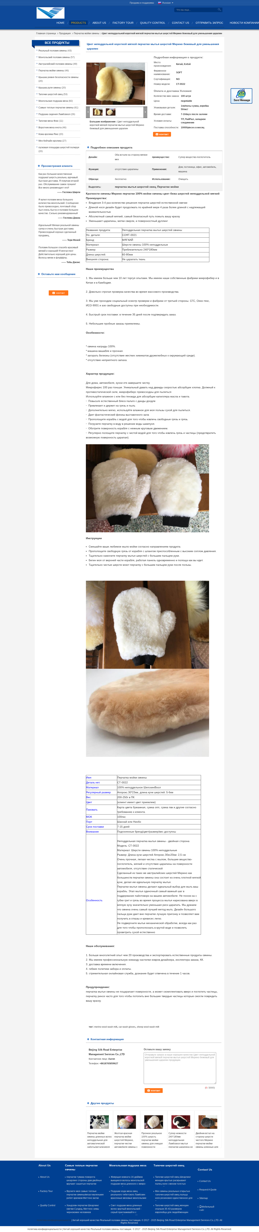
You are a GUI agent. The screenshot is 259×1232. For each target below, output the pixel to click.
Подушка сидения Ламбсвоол (54, 114)
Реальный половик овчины (52, 50)
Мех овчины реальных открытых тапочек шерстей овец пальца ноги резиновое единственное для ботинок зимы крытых (173, 1195)
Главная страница (46, 33)
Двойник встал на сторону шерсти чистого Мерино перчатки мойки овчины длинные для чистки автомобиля (207, 1142)
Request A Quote (208, 1189)
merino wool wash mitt (105, 1027)
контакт (164, 134)
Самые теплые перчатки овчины (56, 107)
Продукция (65, 33)
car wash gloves (127, 1027)
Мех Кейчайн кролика (50, 140)
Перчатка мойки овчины (86, 33)
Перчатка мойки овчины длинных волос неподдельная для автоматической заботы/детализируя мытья (99, 1142)
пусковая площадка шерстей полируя (58, 147)
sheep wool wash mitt (148, 1027)
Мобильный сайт (206, 1208)
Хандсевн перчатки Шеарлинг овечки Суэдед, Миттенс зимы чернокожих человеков (83, 1209)
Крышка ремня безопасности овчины (58, 77)
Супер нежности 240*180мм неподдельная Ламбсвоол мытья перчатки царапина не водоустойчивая (181, 1142)
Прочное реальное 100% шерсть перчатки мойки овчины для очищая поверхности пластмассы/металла (152, 1142)
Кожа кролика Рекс (48, 134)
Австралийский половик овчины (55, 64)
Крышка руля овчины (49, 87)
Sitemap (203, 1198)
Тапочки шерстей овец (50, 94)
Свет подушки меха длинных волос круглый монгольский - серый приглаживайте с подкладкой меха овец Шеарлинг (128, 1209)
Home (60, 22)
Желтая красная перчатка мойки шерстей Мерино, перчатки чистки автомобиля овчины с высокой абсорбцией (125, 1142)
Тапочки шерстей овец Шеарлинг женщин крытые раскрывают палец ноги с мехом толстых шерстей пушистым (173, 1181)
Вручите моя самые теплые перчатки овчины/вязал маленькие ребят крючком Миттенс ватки (85, 1194)
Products (78, 22)
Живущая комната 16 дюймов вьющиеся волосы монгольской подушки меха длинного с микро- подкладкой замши (128, 1181)
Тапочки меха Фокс (48, 121)
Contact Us (180, 22)
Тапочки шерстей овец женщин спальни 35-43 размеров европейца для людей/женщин (172, 1209)
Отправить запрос (209, 22)
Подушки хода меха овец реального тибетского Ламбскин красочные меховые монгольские (128, 1194)
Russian (166, 3)
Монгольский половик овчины (54, 57)
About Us (99, 22)
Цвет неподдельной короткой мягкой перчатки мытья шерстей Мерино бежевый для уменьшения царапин (117, 125)
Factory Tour (123, 22)
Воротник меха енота (50, 127)
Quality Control (152, 22)
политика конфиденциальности (54, 1220)
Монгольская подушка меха (53, 101)
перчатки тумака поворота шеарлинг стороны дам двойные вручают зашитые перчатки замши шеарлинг (84, 1181)
